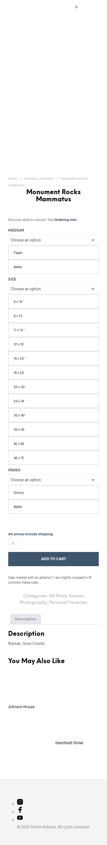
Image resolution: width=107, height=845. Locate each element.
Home (12, 179)
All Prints (58, 596)
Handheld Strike (69, 742)
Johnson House (21, 706)
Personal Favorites (39, 179)
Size (12, 279)
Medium (16, 230)
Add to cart (53, 559)
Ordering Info (65, 219)
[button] (72, 7)
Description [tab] (25, 619)
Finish (14, 470)
